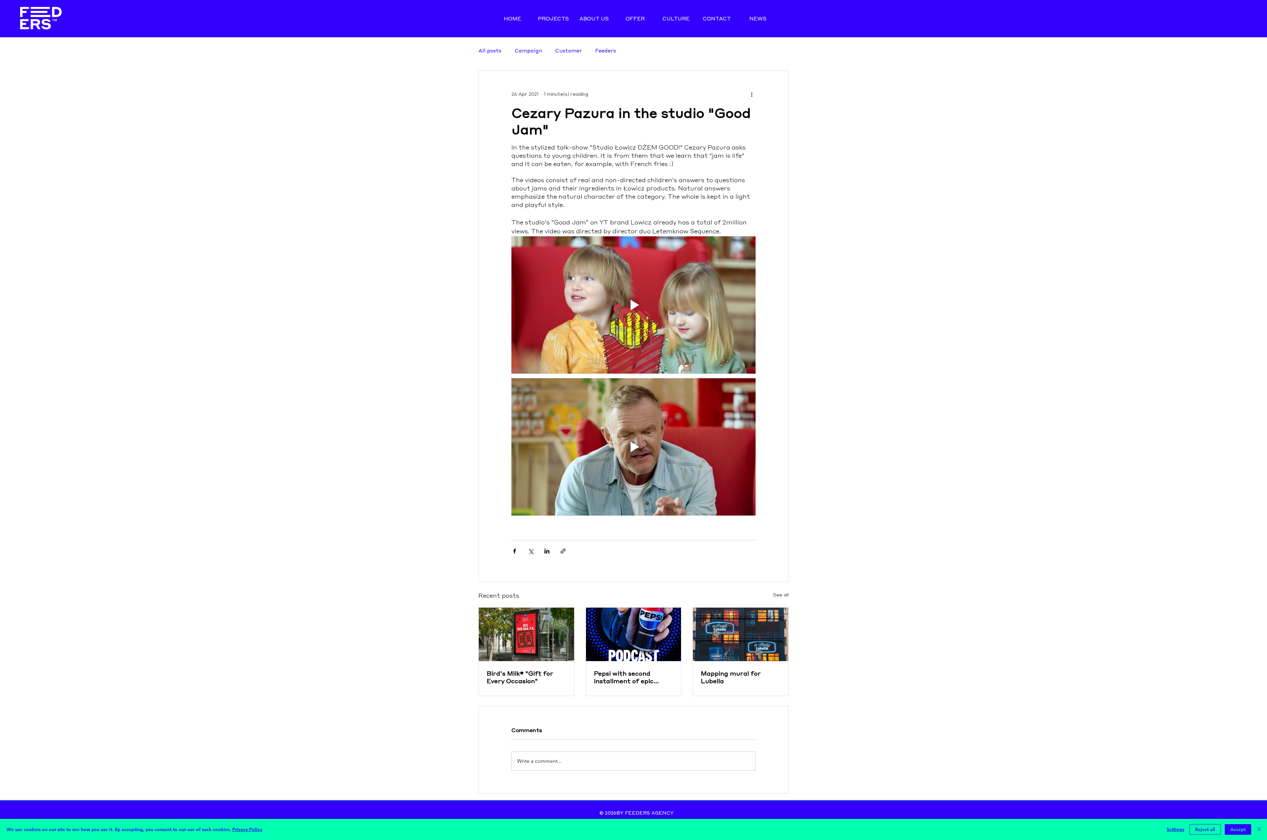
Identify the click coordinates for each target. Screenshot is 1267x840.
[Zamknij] (1259, 829)
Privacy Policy (247, 829)
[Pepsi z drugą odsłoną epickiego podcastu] (633, 634)
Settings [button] (1175, 829)
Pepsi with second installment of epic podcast (624, 677)
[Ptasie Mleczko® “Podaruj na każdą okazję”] (526, 634)
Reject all (1205, 829)
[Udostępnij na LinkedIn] (547, 551)
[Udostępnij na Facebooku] (514, 551)
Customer (568, 50)
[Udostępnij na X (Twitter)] (531, 551)
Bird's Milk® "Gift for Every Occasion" (520, 677)
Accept (1238, 829)
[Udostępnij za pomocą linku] (563, 551)
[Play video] (633, 305)
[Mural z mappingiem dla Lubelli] (740, 634)
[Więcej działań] (752, 94)
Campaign (528, 50)
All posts (490, 50)
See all (781, 595)
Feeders (605, 50)
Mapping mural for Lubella (731, 677)
